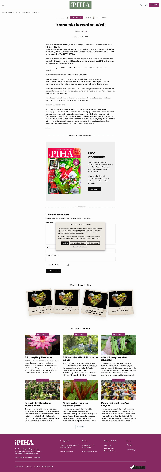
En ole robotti (54, 265)
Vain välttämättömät (78, 243)
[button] (3, 5)
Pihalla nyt (11, 12)
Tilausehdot (19, 467)
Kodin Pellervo (109, 448)
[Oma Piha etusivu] (80, 5)
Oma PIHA (85, 37)
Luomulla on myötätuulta (121, 310)
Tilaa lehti (154, 5)
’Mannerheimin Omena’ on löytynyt (115, 404)
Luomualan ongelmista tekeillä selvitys (41, 311)
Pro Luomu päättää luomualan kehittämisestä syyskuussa (94, 312)
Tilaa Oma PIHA (94, 189)
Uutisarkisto (20, 12)
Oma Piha (4, 12)
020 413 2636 (64, 445)
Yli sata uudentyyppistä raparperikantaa (75, 404)
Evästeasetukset (47, 467)
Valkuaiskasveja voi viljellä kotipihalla (114, 358)
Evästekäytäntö (77, 247)
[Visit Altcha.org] (68, 265)
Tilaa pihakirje (131, 450)
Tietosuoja (84, 247)
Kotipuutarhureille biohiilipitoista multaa (80, 358)
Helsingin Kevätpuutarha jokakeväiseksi (38, 404)
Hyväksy (65, 243)
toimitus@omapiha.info (89, 452)
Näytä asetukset (93, 243)
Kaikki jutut (80, 427)
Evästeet (37, 467)
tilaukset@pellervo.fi (66, 452)
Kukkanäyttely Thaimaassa (39, 357)
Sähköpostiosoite (52, 255)
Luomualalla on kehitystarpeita (66, 310)
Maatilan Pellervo (110, 451)
